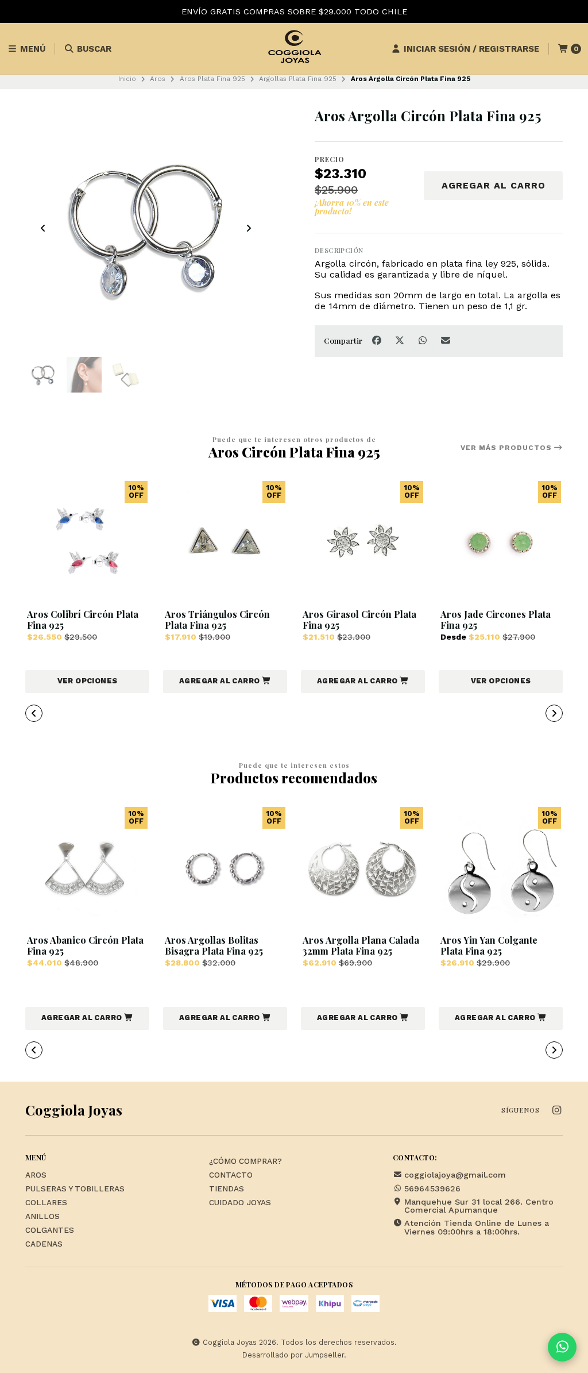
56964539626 (432, 1188)
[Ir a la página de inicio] (294, 49)
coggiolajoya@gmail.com (455, 1175)
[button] (225, 681)
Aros (157, 79)
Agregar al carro (494, 185)
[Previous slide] (43, 228)
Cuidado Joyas (240, 1203)
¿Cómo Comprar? (245, 1161)
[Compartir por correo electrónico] (446, 340)
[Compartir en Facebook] (377, 340)
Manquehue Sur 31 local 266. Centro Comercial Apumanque (479, 1206)
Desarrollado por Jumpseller (293, 1355)
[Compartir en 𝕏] (400, 340)
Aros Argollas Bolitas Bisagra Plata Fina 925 (214, 945)
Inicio (127, 79)
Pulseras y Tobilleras (75, 1189)
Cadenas (44, 1244)
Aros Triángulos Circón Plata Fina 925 (217, 619)
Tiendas (226, 1189)
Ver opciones (87, 680)
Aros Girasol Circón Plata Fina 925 (359, 619)
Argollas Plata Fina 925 (297, 79)
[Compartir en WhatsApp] (423, 340)
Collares (46, 1203)
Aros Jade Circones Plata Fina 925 (495, 619)
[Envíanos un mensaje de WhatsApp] (562, 1347)
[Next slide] (248, 228)
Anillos (42, 1217)
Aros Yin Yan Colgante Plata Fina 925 (488, 945)
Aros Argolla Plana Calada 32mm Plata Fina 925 (361, 945)
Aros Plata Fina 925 (212, 79)
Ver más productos (507, 447)
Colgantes (49, 1230)
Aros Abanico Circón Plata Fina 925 (85, 945)
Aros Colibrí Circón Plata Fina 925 (82, 619)
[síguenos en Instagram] (556, 1110)
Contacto (231, 1175)
